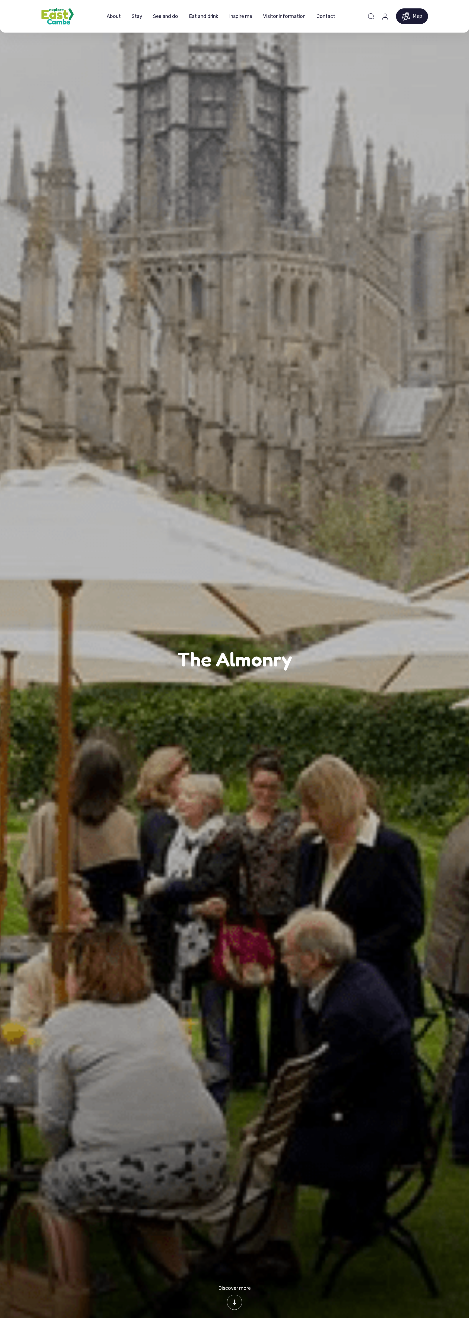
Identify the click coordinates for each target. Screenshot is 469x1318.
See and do (165, 16)
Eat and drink (203, 16)
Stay (137, 16)
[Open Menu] (371, 16)
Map (417, 16)
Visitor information (284, 16)
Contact (325, 16)
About (114, 16)
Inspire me (240, 16)
